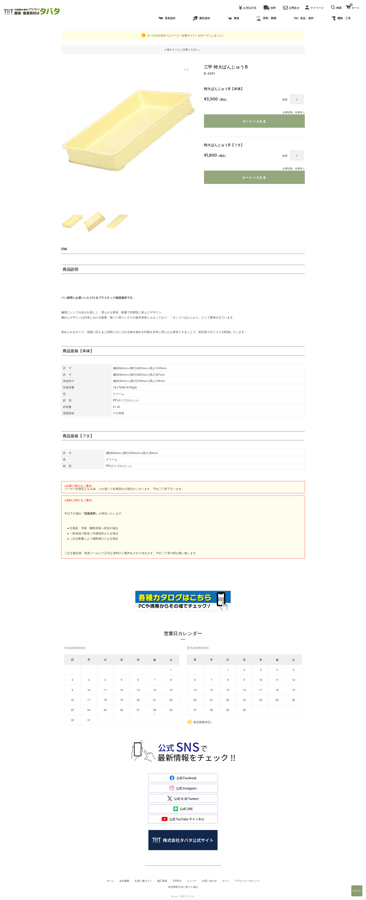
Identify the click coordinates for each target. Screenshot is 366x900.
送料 (273, 8)
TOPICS (177, 880)
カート (226, 880)
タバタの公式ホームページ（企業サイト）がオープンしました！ (185, 35)
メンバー (192, 880)
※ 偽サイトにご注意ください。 (183, 49)
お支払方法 (249, 8)
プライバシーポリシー (247, 880)
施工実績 (162, 880)
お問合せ (294, 8)
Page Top (357, 891)
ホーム (110, 880)
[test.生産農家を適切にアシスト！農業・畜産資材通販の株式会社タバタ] (35, 11)
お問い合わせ (209, 880)
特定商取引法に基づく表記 (183, 887)
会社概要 (124, 880)
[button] (337, 7)
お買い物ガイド (143, 880)
